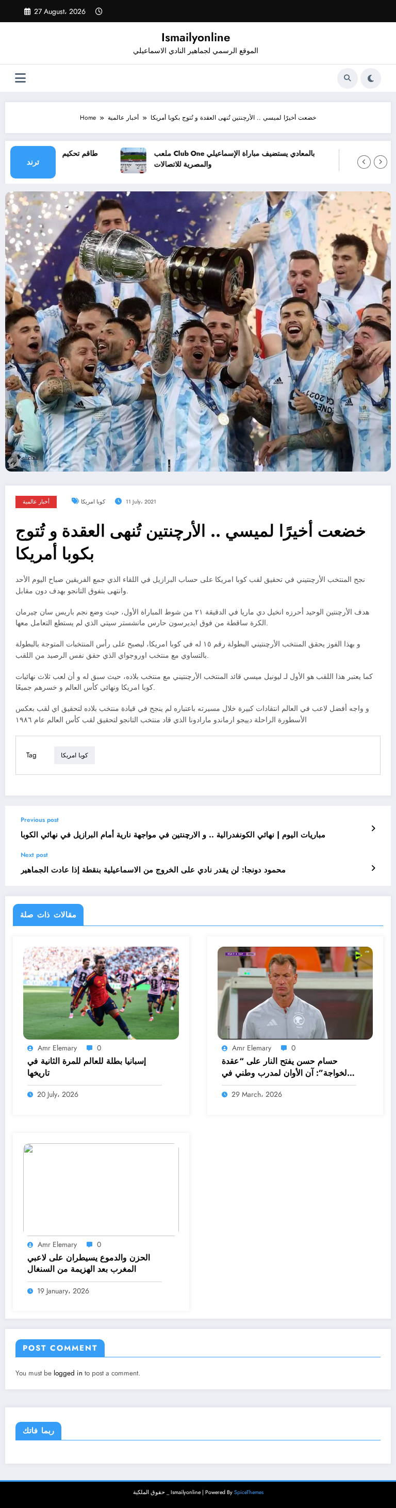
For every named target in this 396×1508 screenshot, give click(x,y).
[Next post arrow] (373, 868)
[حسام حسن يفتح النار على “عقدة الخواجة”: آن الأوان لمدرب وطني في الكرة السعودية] (295, 992)
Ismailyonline (195, 37)
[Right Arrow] (380, 162)
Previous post (40, 819)
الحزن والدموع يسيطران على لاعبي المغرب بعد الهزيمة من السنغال (88, 1263)
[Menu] (20, 78)
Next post (34, 854)
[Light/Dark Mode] (370, 78)
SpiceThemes (248, 1492)
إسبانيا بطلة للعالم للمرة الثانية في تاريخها (86, 1067)
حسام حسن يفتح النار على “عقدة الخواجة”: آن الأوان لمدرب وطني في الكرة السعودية (285, 1067)
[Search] (347, 78)
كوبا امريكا (93, 502)
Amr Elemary (57, 1048)
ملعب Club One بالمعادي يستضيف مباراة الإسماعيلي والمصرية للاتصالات (222, 159)
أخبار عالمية (36, 502)
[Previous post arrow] (373, 828)
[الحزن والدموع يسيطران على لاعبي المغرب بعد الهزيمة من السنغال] (101, 1188)
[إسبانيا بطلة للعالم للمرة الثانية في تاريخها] (101, 992)
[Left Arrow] (364, 162)
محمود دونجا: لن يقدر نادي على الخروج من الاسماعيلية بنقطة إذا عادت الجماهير (153, 870)
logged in (68, 1373)
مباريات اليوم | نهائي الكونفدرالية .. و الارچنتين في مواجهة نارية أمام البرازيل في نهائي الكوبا (173, 835)
